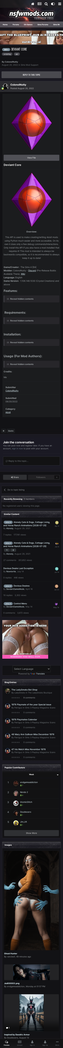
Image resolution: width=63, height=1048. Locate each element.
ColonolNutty (11, 62)
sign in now (17, 448)
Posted (22, 88)
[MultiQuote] (3, 431)
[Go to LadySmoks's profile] (7, 691)
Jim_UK (23, 822)
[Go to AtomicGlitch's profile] (16, 803)
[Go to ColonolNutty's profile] (5, 87)
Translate (40, 673)
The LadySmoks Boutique (40, 692)
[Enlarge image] (31, 199)
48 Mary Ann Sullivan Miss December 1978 (32, 734)
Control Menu (20, 603)
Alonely (9, 528)
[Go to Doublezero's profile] (16, 813)
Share (16, 477)
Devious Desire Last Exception (18, 568)
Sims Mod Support (29, 65)
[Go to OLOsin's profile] (56, 586)
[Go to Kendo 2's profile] (16, 793)
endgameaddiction (29, 782)
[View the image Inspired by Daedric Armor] (31, 1012)
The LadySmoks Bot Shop (24, 689)
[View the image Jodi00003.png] (31, 972)
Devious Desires (22, 586)
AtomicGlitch (26, 802)
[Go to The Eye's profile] (57, 543)
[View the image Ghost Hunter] (31, 900)
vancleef (11, 956)
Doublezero (25, 812)
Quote (10, 431)
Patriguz (18, 707)
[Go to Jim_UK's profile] (16, 823)
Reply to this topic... (18, 461)
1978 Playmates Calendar (24, 719)
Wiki (23, 274)
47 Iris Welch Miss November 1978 (28, 749)
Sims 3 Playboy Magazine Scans (40, 707)
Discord (32, 270)
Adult (8, 412)
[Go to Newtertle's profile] (56, 568)
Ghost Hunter (10, 953)
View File (31, 157)
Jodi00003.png (11, 983)
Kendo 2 (24, 792)
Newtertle (11, 571)
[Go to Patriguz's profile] (7, 706)
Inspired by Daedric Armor (17, 1034)
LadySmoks (19, 692)
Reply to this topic (31, 74)
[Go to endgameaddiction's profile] (16, 783)
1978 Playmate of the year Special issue (31, 704)
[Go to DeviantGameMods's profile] (56, 604)
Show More (31, 833)
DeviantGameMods (15, 589)
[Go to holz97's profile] (57, 522)
